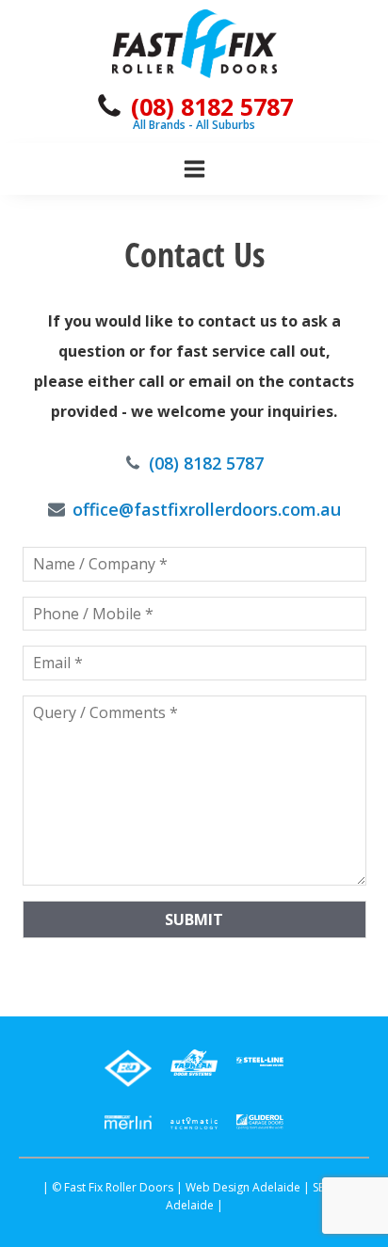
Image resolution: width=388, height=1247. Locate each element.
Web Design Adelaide (243, 1187)
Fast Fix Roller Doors (118, 1187)
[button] (194, 106)
